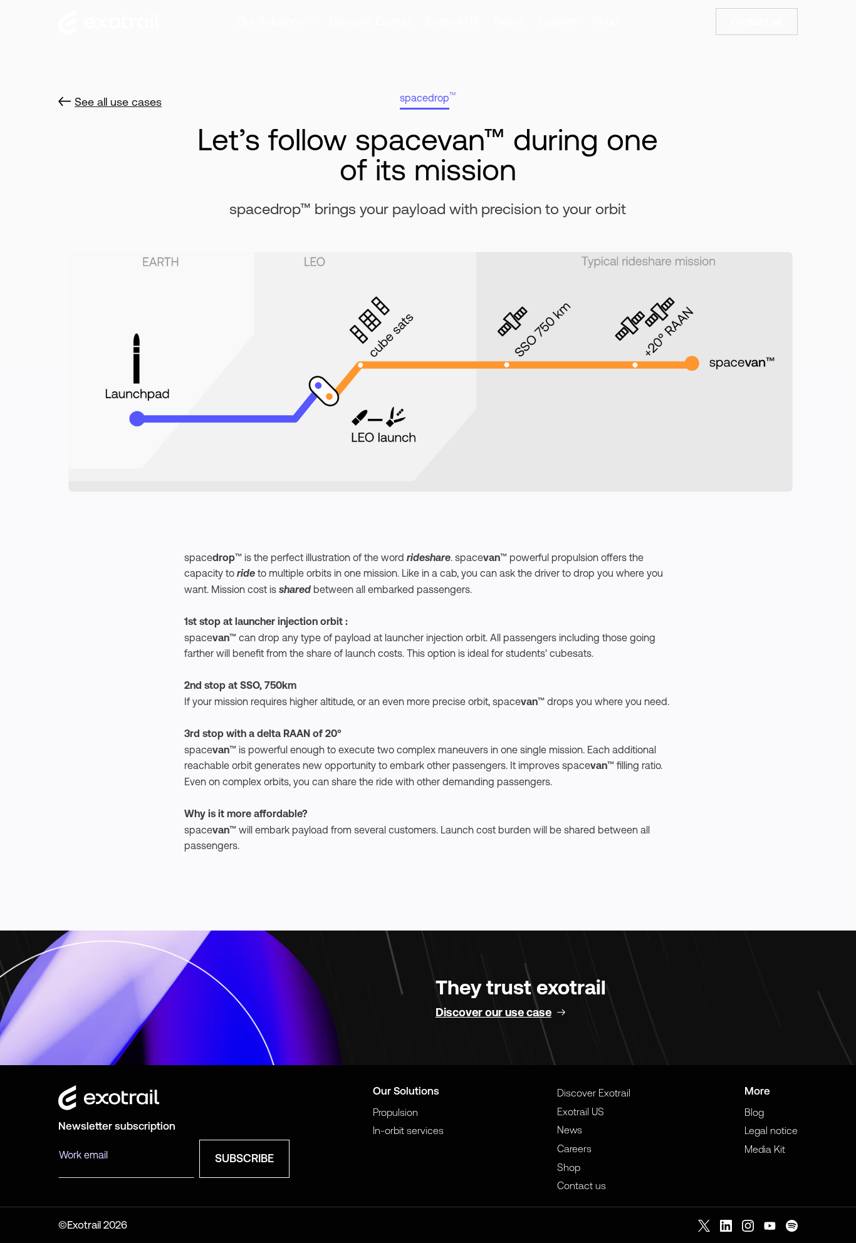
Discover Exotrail (370, 21)
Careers (557, 21)
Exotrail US (452, 21)
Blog (754, 1112)
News (508, 21)
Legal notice (771, 1130)
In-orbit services (408, 1130)
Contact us (581, 1185)
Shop (605, 21)
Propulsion (395, 1112)
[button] (275, 22)
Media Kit (764, 1149)
